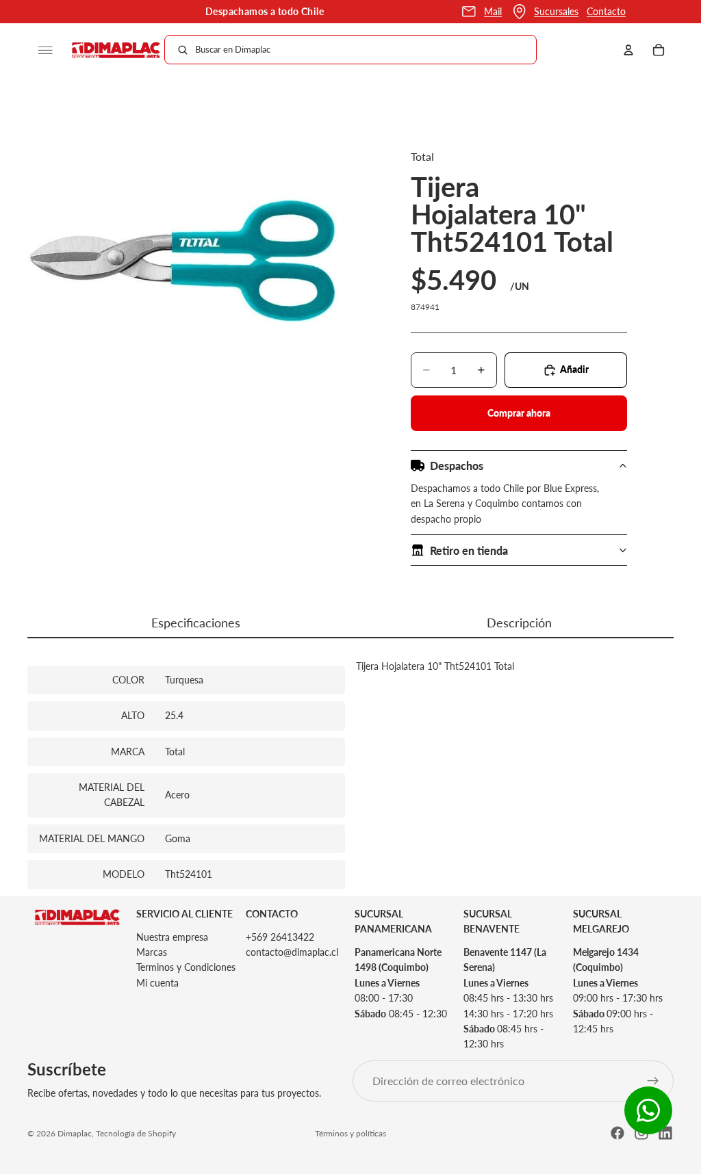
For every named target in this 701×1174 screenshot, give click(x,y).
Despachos (456, 465)
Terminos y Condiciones (185, 967)
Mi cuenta (157, 982)
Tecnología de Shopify (136, 1133)
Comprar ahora (518, 413)
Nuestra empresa (172, 936)
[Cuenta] (628, 50)
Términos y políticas (350, 1133)
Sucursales (556, 11)
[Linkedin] (665, 1133)
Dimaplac (75, 1133)
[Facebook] (617, 1133)
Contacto (606, 11)
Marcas (151, 952)
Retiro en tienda (469, 550)
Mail (493, 11)
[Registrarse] (653, 1080)
